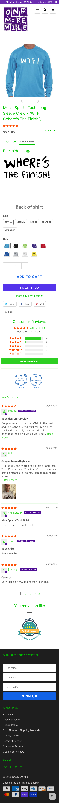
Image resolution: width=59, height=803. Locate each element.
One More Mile (20, 776)
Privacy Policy (11, 735)
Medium (21, 222)
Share (27, 304)
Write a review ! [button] (29, 361)
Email (10, 312)
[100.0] (20, 380)
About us (8, 714)
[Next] (36, 100)
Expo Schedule (11, 719)
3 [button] (30, 593)
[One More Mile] (15, 21)
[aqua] (29, 70)
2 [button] (25, 593)
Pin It (41, 304)
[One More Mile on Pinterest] (15, 767)
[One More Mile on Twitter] (5, 767)
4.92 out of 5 (38, 328)
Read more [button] (10, 479)
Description (9, 142)
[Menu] (37, 10)
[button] (10, 126)
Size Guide (50, 130)
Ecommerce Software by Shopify (21, 782)
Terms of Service (12, 740)
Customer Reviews (13, 751)
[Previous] (22, 100)
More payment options (29, 295)
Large (33, 222)
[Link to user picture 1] (9, 491)
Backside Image (27, 142)
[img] (9, 406)
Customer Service (13, 746)
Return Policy (10, 724)
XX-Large (10, 230)
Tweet (11, 304)
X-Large (46, 222)
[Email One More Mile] (20, 767)
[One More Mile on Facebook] (10, 767)
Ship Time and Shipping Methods (21, 730)
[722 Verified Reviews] (30, 641)
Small (8, 222)
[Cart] (52, 10)
